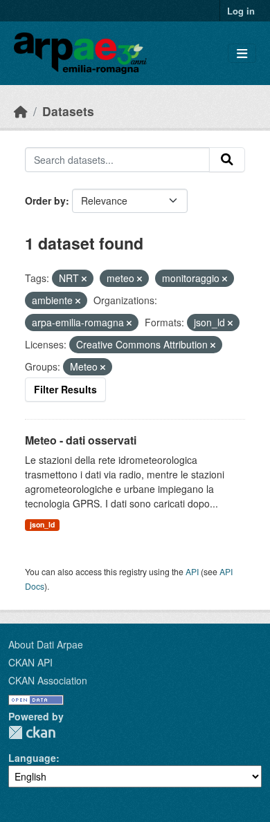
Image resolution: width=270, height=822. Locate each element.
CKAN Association (47, 680)
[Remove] (84, 278)
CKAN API (30, 662)
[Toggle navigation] (242, 54)
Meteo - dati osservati (80, 440)
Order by (45, 200)
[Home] (21, 111)
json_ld (42, 524)
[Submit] (227, 159)
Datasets (68, 111)
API (192, 571)
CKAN (31, 732)
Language (32, 758)
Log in (241, 10)
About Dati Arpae (45, 644)
